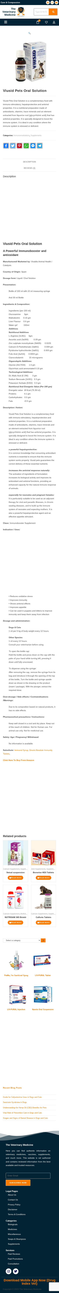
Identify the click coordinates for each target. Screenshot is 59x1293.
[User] (54, 22)
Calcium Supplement (11, 869)
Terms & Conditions (16, 1214)
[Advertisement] (29, 210)
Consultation (13, 1264)
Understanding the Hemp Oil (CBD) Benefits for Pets (25, 1108)
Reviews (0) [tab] (29, 168)
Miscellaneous (14, 1234)
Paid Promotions (15, 1259)
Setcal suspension (15, 872)
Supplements (36, 135)
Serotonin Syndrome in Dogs (15, 1102)
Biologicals (12, 1224)
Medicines (12, 1229)
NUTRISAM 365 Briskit (15, 917)
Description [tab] (29, 162)
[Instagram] (52, 2)
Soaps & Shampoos (17, 1239)
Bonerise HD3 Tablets (43, 872)
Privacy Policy (14, 1204)
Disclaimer (12, 1209)
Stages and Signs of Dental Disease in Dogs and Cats (25, 1118)
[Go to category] (43, 940)
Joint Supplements (38, 869)
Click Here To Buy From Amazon (18, 760)
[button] (5, 22)
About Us (12, 1195)
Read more (16, 878)
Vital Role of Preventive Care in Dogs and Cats (22, 1113)
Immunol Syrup (21, 750)
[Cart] (38, 22)
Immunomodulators (22, 135)
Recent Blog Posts (12, 1088)
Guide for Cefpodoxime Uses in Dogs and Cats (22, 1097)
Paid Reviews (14, 1254)
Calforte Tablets (43, 917)
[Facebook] (48, 2)
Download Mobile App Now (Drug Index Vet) (29, 1281)
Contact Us (13, 1200)
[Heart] (46, 22)
